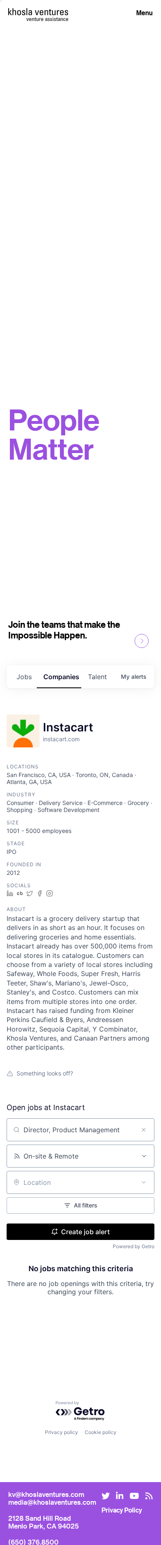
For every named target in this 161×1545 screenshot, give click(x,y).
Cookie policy (100, 1432)
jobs (24, 677)
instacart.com (61, 738)
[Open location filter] (144, 1182)
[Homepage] (38, 11)
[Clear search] (144, 1130)
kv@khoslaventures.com (46, 1494)
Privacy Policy (122, 1510)
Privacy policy (61, 1432)
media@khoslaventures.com (52, 1502)
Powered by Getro (133, 1246)
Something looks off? (45, 1073)
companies (61, 677)
